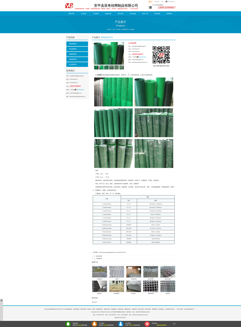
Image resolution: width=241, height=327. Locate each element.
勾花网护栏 (99, 279)
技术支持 (120, 13)
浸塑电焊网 (99, 258)
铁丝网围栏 (116, 293)
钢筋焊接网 (168, 279)
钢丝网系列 (73, 44)
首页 (114, 29)
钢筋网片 (99, 293)
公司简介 (84, 13)
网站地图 (157, 1)
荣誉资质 (157, 13)
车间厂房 (145, 13)
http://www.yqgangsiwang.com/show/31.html (112, 252)
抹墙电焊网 (134, 279)
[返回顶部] (174, 323)
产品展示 (96, 13)
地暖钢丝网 (151, 293)
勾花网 (116, 279)
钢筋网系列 (73, 54)
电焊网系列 (125, 29)
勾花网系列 (73, 64)
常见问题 (133, 13)
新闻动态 (108, 13)
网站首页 (72, 13)
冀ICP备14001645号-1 (120, 317)
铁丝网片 (133, 293)
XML (162, 1)
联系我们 (169, 13)
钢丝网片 (167, 293)
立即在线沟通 (171, 1)
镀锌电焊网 (99, 256)
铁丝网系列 (73, 49)
